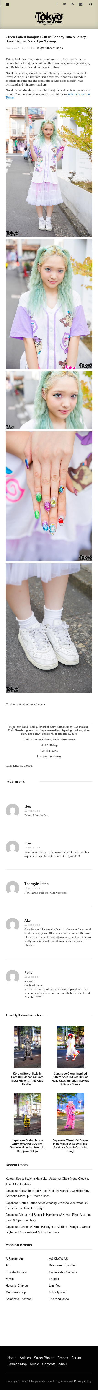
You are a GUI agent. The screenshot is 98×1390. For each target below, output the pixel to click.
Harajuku (55, 756)
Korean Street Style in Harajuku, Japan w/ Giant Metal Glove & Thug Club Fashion (27, 1079)
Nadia (56, 739)
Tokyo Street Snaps (49, 48)
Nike (64, 739)
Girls (55, 751)
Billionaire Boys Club (62, 1265)
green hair (32, 730)
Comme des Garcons (63, 1272)
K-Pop (54, 745)
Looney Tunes (42, 739)
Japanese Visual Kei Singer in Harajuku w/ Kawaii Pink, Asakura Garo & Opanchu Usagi (70, 1146)
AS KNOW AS (58, 1258)
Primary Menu (15, 1352)
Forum (76, 1358)
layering (67, 730)
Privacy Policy (82, 1381)
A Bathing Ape (15, 1258)
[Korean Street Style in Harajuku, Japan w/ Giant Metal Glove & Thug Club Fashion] (27, 1047)
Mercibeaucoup (16, 1292)
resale (71, 739)
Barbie (34, 727)
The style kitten (36, 884)
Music (34, 1364)
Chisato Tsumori (16, 1272)
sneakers (47, 733)
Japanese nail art (50, 730)
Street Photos (44, 1358)
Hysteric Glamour (17, 1285)
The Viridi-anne (59, 1299)
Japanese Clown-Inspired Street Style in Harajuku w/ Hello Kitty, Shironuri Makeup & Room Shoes (70, 1079)
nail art (78, 730)
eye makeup (81, 727)
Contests (49, 1364)
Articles (25, 1358)
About (63, 1364)
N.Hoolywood (57, 1292)
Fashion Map (17, 1364)
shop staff (34, 733)
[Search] (90, 4)
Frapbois (54, 1279)
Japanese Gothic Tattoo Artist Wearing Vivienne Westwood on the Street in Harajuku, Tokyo (27, 1146)
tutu (74, 733)
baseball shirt (47, 727)
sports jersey (62, 733)
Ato (8, 1265)
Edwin (10, 1279)
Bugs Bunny (64, 727)
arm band (22, 727)
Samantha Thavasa (18, 1299)
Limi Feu (54, 1285)
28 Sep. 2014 (25, 48)
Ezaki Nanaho (16, 730)
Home (11, 1358)
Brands (62, 1358)
